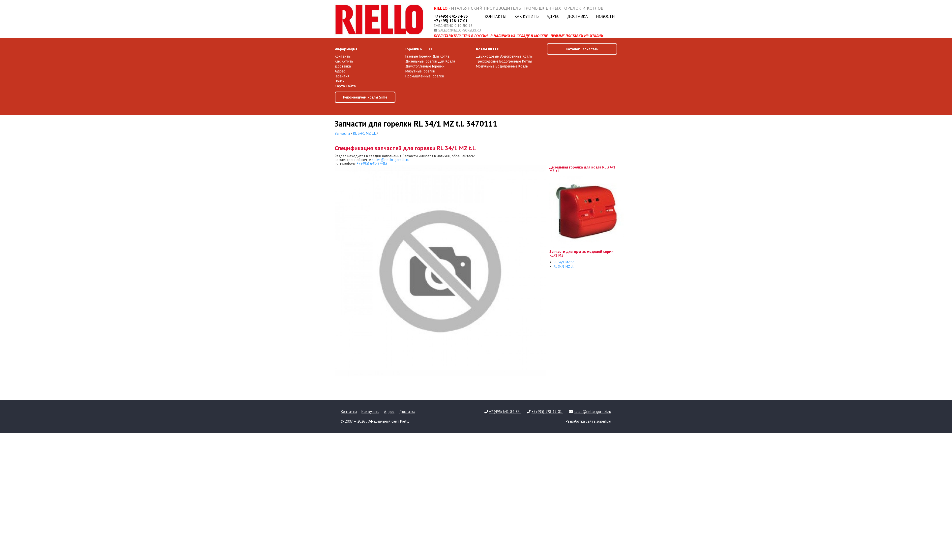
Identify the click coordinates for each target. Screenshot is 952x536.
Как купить (526, 16)
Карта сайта (345, 86)
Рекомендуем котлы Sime (365, 97)
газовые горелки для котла (427, 56)
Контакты (495, 16)
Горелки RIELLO (418, 49)
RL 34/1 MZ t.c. (564, 262)
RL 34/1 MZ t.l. (564, 266)
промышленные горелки (424, 76)
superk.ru (603, 421)
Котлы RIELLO (488, 49)
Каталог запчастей (582, 49)
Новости (605, 16)
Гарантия (342, 76)
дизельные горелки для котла (430, 61)
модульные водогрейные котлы (502, 66)
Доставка (577, 16)
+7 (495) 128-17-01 (451, 21)
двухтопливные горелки (425, 66)
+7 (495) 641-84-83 (451, 16)
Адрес (553, 16)
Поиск (339, 81)
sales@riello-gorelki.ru (459, 30)
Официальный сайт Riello (389, 421)
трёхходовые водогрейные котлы (504, 61)
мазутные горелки (420, 71)
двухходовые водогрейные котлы (504, 56)
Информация (346, 49)
